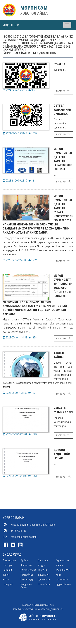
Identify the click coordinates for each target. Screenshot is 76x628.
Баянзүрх (43, 560)
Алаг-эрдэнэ (9, 560)
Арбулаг (24, 560)
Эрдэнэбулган (63, 584)
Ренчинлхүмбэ (28, 569)
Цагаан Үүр (44, 579)
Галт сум (7, 565)
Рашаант (7, 569)
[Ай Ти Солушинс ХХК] (38, 617)
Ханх (58, 574)
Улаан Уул (43, 574)
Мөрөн (59, 565)
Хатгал (6, 579)
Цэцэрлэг (8, 584)
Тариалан (43, 569)
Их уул (41, 565)
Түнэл (6, 574)
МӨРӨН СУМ (34, 8)
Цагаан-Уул (62, 579)
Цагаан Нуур (27, 579)
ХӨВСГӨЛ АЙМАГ (35, 13)
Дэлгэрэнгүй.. (63, 91)
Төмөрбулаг (26, 574)
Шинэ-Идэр (44, 584)
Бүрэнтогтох (62, 560)
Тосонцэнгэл (63, 569)
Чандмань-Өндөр (26, 586)
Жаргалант (26, 565)
